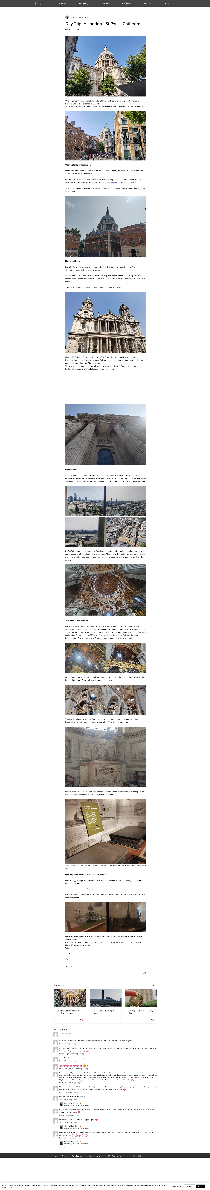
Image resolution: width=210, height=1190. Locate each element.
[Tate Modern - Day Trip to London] (106, 998)
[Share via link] (72, 966)
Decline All (189, 1186)
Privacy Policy (95, 1156)
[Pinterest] (41, 3)
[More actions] (145, 17)
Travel (69, 953)
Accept (200, 1186)
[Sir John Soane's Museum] (70, 998)
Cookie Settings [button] (177, 1186)
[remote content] (106, 387)
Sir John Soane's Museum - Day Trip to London (69, 1012)
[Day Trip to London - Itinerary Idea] (141, 998)
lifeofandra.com (115, 1156)
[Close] (207, 1186)
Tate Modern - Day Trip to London (104, 1012)
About (56, 1156)
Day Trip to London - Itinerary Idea (140, 1012)
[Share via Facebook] (66, 966)
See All (154, 985)
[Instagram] (46, 3)
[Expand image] (85, 501)
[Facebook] (36, 3)
